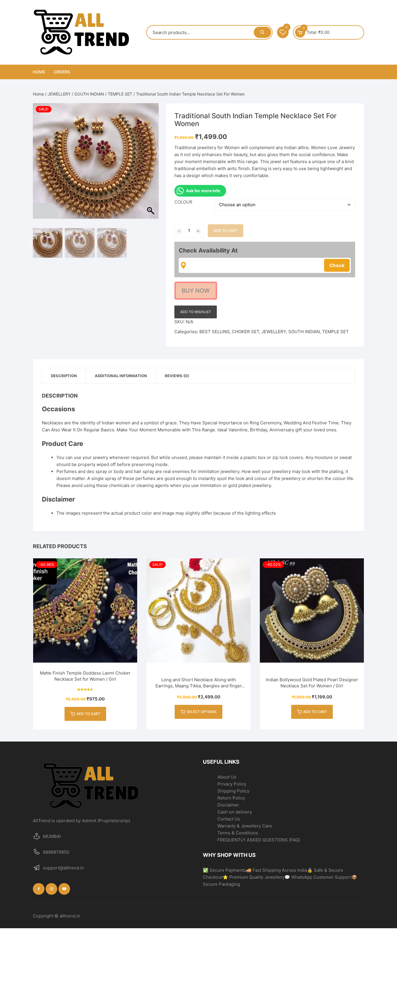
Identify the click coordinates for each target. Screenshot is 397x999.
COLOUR (183, 202)
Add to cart (225, 230)
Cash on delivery (234, 812)
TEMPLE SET (120, 93)
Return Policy (231, 798)
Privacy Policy (231, 784)
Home (39, 71)
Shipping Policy (233, 791)
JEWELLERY (59, 93)
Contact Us (228, 819)
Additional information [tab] (121, 375)
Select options (202, 711)
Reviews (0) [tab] (177, 375)
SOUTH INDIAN (89, 93)
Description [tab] (64, 375)
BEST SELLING (214, 331)
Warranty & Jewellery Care (244, 826)
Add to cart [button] (88, 714)
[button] (151, 167)
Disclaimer (228, 805)
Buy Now (196, 290)
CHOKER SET (245, 331)
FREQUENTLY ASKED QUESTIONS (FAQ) (258, 840)
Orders (62, 71)
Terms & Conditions (237, 833)
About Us (226, 777)
